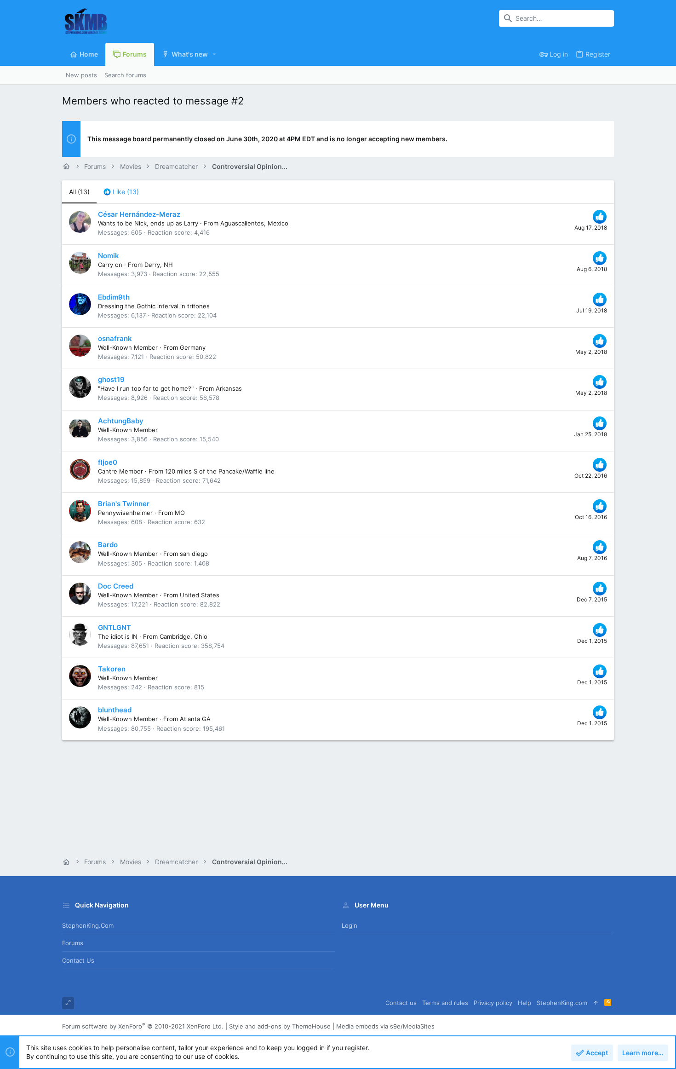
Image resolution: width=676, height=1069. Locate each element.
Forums (72, 943)
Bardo (108, 544)
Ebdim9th (114, 297)
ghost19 (111, 379)
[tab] (121, 191)
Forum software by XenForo (142, 1026)
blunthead (115, 709)
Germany (193, 347)
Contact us (78, 960)
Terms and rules (445, 1002)
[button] (214, 54)
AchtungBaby (120, 420)
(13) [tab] (79, 192)
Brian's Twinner (123, 503)
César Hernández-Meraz (139, 214)
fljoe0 (107, 462)
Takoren (112, 669)
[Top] (596, 1003)
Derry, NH (158, 264)
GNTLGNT (114, 627)
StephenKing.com (88, 925)
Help (524, 1002)
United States (199, 595)
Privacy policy (493, 1002)
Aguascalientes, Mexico (254, 223)
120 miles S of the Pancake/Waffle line (220, 471)
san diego (194, 553)
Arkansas (229, 388)
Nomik (108, 255)
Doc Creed (115, 586)
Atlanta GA (195, 718)
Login (349, 925)
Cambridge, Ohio (183, 636)
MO (180, 512)
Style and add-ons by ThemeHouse (280, 1026)
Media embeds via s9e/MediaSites (385, 1026)
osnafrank (115, 338)
